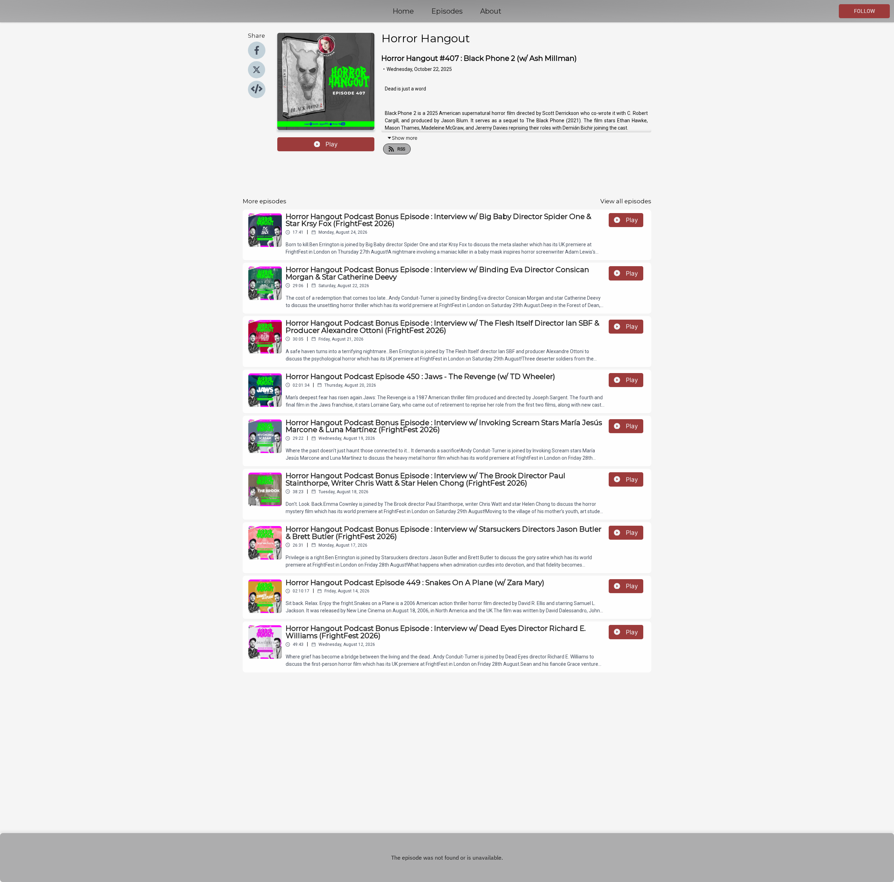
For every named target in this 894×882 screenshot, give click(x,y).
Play (331, 144)
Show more (404, 138)
